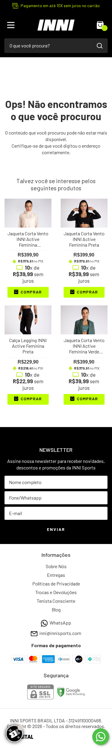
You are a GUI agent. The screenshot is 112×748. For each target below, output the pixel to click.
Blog (56, 609)
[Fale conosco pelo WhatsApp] (100, 736)
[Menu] (11, 25)
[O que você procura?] (99, 46)
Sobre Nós (56, 566)
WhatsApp (60, 622)
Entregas (56, 575)
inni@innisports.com (60, 633)
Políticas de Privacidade (56, 583)
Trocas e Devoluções (56, 592)
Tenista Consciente (56, 601)
